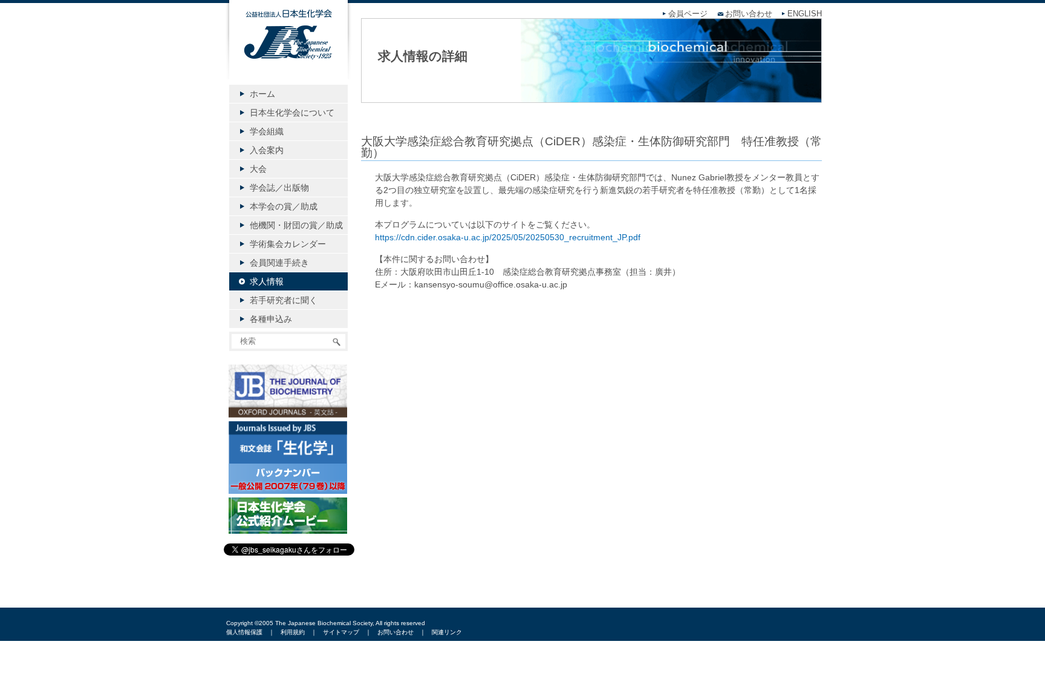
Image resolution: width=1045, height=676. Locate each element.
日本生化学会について (292, 112)
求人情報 (267, 281)
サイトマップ (341, 632)
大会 (258, 169)
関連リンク (447, 632)
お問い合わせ (748, 14)
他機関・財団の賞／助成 (296, 225)
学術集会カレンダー (288, 244)
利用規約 (293, 632)
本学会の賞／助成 (283, 206)
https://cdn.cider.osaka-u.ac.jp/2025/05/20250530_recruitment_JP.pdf (507, 237)
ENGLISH (804, 14)
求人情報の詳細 (422, 56)
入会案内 (267, 150)
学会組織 (267, 131)
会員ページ (688, 14)
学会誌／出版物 (279, 187)
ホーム (262, 94)
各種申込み (271, 319)
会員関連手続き (279, 262)
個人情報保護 (244, 632)
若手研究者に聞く (283, 300)
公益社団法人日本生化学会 (288, 49)
